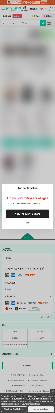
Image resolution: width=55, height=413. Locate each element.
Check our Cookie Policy (14, 409)
